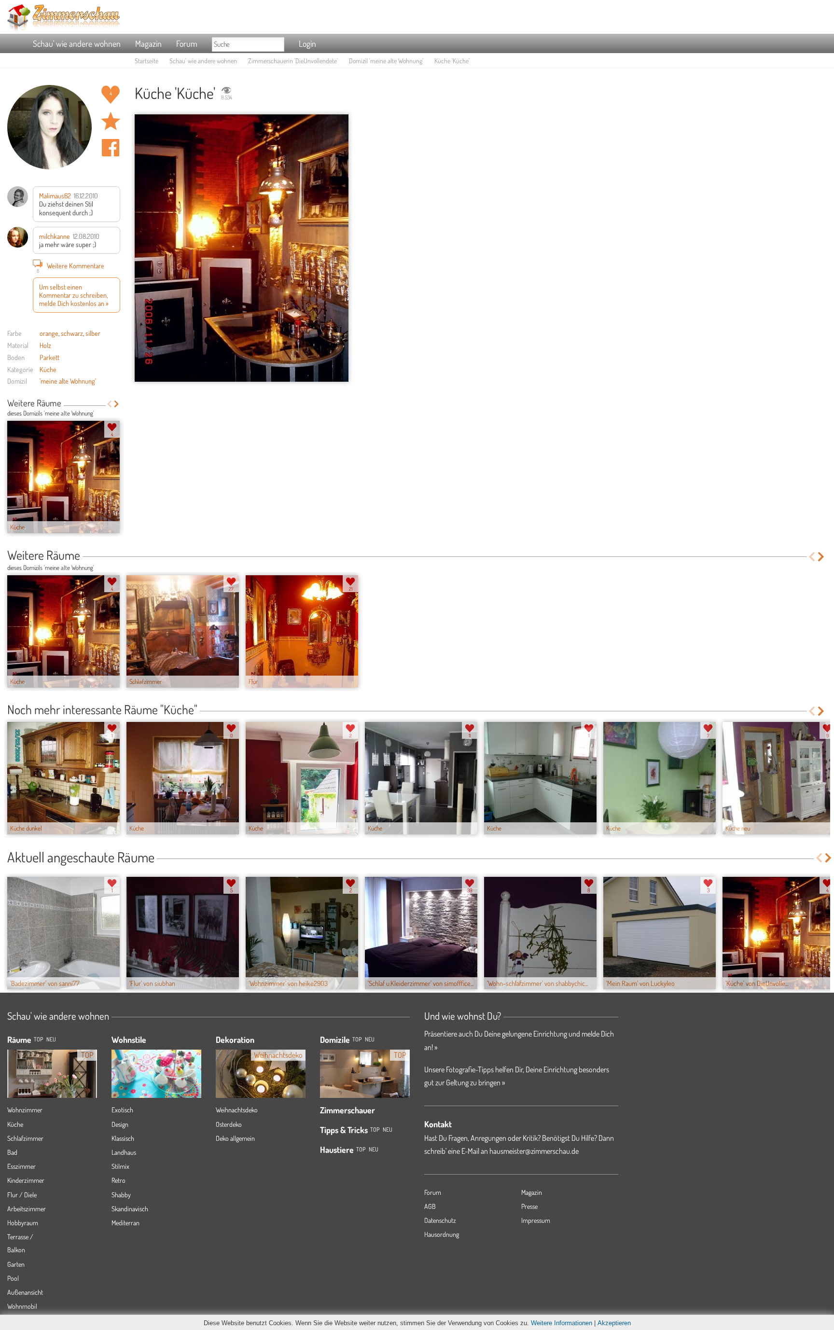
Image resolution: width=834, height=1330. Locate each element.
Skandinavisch (129, 1209)
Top (356, 1039)
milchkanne (54, 236)
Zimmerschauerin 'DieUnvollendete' (293, 60)
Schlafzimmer (25, 1138)
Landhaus (123, 1152)
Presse (529, 1206)
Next (116, 404)
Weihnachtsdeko (237, 1110)
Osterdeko (229, 1124)
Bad (12, 1152)
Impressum (535, 1220)
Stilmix (120, 1166)
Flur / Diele (22, 1195)
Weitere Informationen (561, 1323)
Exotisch (122, 1110)
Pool (13, 1278)
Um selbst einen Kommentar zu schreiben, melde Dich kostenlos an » (74, 295)
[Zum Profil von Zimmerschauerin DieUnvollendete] (49, 127)
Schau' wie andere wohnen (77, 43)
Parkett (49, 357)
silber (92, 333)
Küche (48, 369)
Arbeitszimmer (26, 1209)
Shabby (121, 1195)
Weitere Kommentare (71, 266)
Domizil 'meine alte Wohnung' (386, 60)
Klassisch (122, 1138)
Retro (118, 1180)
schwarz (72, 333)
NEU (51, 1039)
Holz (45, 345)
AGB (430, 1206)
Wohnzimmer (24, 1110)
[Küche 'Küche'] (241, 248)
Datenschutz (440, 1220)
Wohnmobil (22, 1306)
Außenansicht (25, 1292)
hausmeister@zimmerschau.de (534, 1151)
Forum (186, 43)
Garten (16, 1264)
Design (119, 1124)
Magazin (148, 43)
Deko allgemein (235, 1138)
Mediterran (125, 1223)
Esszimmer (21, 1166)
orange (49, 333)
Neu (370, 1039)
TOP (38, 1039)
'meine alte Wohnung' (68, 380)
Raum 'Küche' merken (110, 121)
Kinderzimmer (25, 1180)
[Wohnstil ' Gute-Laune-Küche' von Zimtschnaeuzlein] (156, 1069)
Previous (109, 404)
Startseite (146, 60)
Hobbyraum (22, 1223)
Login (307, 43)
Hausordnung (441, 1234)
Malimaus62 (55, 195)
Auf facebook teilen (110, 147)
